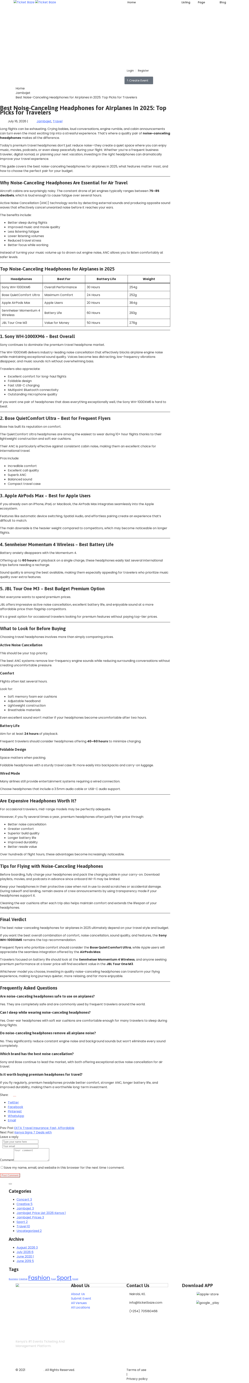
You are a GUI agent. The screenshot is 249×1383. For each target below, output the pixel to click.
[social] (19, 1359)
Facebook (15, 1107)
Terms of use (136, 1370)
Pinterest (15, 1111)
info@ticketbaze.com (145, 1302)
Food (53, 1279)
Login (130, 71)
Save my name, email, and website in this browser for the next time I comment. (64, 1167)
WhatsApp (16, 1116)
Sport (64, 1278)
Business (13, 1279)
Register (143, 71)
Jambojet (23, 93)
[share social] (12, 1095)
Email (12, 1120)
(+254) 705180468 (143, 1311)
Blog (223, 2)
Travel (57, 121)
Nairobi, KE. (137, 1294)
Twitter (13, 1102)
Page (201, 2)
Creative (23, 1279)
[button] (138, 80)
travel (75, 1279)
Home (131, 2)
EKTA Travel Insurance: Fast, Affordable (44, 1128)
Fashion (39, 1278)
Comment (7, 1160)
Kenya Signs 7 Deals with (33, 1132)
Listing (185, 2)
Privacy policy (137, 1379)
